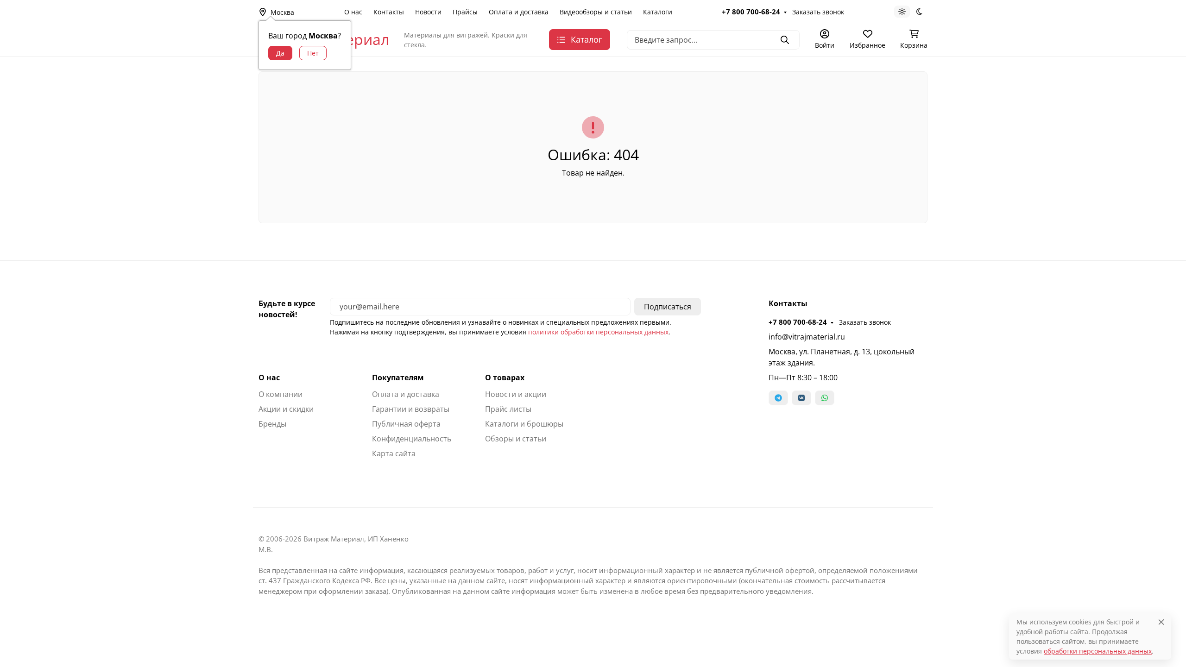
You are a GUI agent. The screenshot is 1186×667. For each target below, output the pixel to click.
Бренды (272, 424)
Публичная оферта (406, 424)
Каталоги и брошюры (524, 424)
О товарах (504, 377)
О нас (353, 11)
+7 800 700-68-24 (751, 11)
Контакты (388, 11)
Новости (428, 11)
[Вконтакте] (801, 397)
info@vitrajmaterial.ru (807, 337)
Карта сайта (394, 453)
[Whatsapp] (824, 397)
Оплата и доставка (519, 11)
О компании (281, 394)
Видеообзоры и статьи (596, 11)
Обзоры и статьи (515, 439)
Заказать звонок (818, 11)
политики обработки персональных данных (598, 331)
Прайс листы (508, 409)
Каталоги (657, 11)
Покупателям (398, 377)
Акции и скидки (286, 409)
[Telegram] (778, 397)
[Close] (1161, 622)
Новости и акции (515, 394)
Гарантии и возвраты (410, 409)
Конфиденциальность (411, 439)
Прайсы (465, 11)
